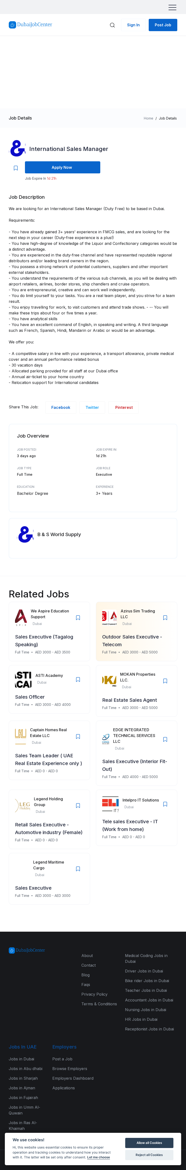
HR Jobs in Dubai (141, 1019)
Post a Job (62, 1059)
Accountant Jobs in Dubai (149, 1000)
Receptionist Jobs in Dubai (149, 1029)
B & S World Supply (59, 534)
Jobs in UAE (23, 1047)
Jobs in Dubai (21, 1059)
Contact (88, 965)
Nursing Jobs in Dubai (145, 1009)
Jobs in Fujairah (23, 1097)
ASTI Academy (49, 675)
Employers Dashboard (72, 1078)
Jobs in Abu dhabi (25, 1068)
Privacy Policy (94, 994)
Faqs (85, 984)
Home (148, 118)
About (87, 955)
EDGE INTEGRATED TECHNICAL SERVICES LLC (134, 735)
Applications (63, 1087)
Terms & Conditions (99, 1003)
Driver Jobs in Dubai (144, 971)
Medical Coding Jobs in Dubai (146, 958)
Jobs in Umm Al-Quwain (24, 1110)
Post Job (163, 24)
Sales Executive (33, 888)
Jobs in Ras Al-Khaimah (23, 1125)
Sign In (133, 24)
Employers (64, 1047)
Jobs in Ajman (22, 1087)
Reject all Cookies (149, 1155)
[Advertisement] (93, 72)
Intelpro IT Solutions (141, 800)
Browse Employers (69, 1068)
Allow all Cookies (149, 1143)
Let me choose (98, 1157)
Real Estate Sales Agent (129, 700)
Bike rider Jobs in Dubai (147, 980)
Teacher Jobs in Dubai (146, 990)
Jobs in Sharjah (23, 1078)
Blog (85, 974)
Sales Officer (30, 697)
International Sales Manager (68, 148)
